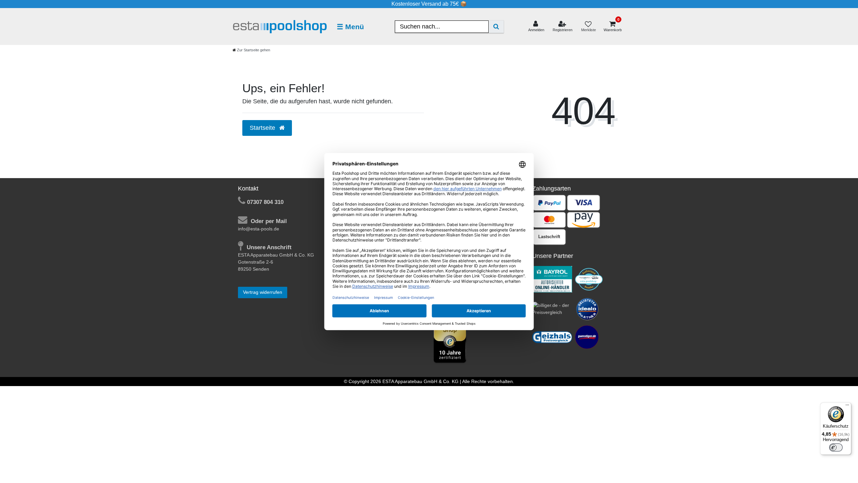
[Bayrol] (552, 278)
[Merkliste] (588, 26)
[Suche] (496, 26)
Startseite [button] (263, 127)
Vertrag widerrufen (262, 292)
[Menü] (847, 406)
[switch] (836, 447)
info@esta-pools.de (258, 228)
